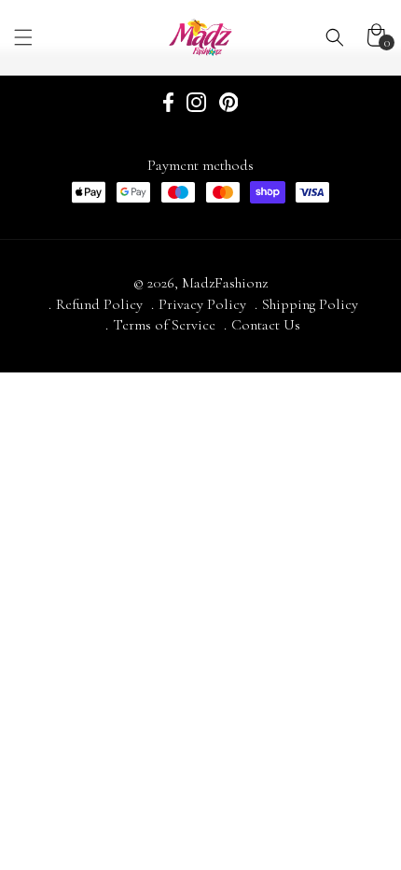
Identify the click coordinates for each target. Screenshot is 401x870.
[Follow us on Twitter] (229, 105)
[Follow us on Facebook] (168, 105)
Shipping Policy (310, 304)
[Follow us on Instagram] (196, 105)
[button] (60, 37)
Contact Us (265, 325)
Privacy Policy (202, 304)
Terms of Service (164, 325)
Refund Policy (99, 304)
